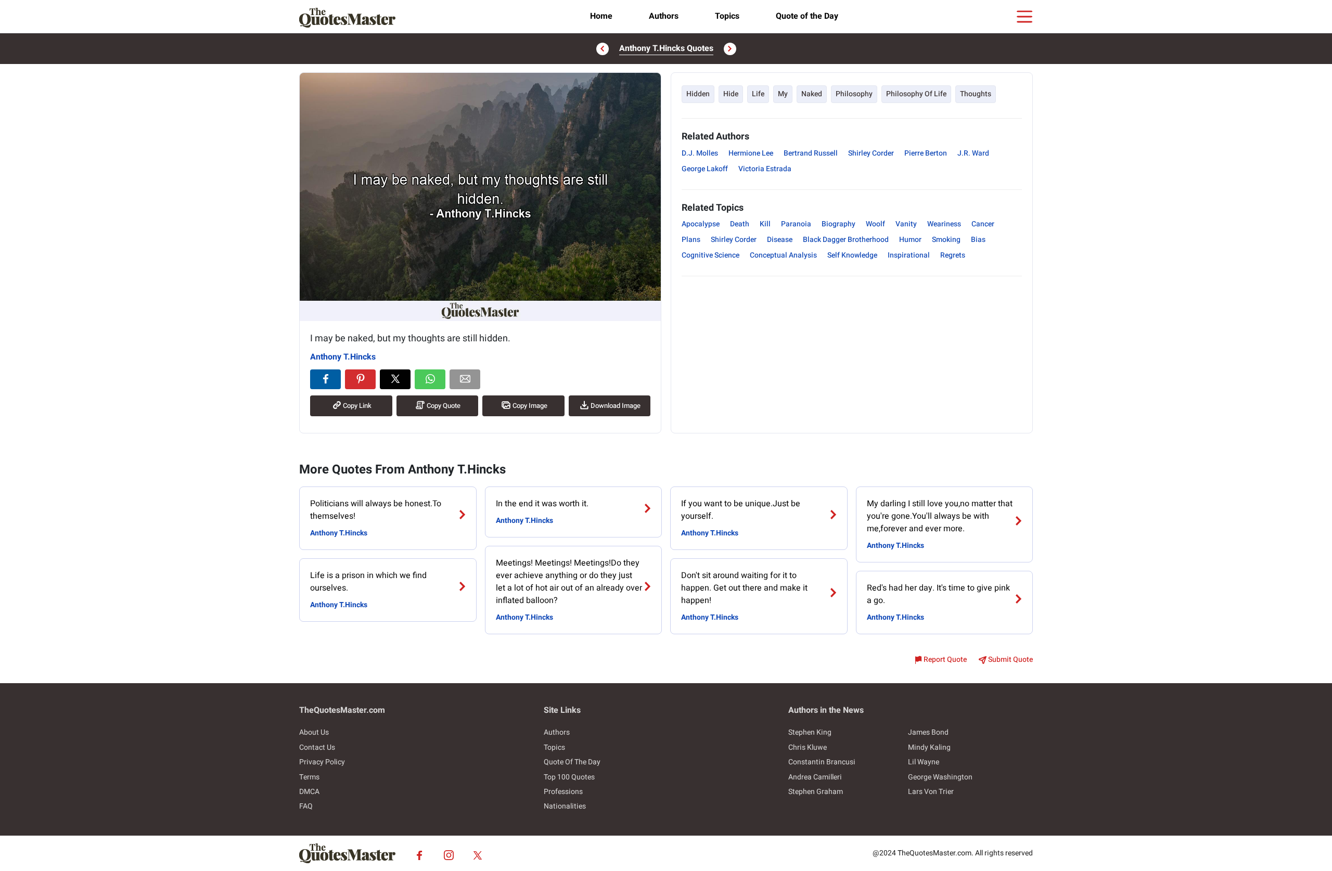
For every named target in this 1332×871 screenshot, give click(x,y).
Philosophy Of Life (916, 93)
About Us (314, 732)
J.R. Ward (973, 153)
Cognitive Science (710, 255)
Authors (663, 16)
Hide (730, 93)
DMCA (309, 791)
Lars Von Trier (931, 791)
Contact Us (317, 747)
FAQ (306, 806)
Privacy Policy (322, 762)
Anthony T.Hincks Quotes (666, 48)
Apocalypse (701, 224)
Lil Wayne (923, 762)
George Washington (940, 777)
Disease (779, 239)
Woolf (875, 224)
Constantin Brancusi (821, 762)
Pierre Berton (925, 153)
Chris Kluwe (807, 747)
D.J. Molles (700, 153)
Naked (811, 93)
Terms (309, 777)
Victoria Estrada (764, 168)
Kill (765, 224)
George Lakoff (705, 168)
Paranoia (796, 224)
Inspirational (909, 255)
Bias (978, 239)
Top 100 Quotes (569, 777)
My (783, 93)
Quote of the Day (807, 16)
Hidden (698, 93)
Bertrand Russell (811, 153)
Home (601, 16)
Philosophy (854, 93)
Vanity (906, 224)
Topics (727, 16)
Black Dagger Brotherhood (846, 239)
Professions (563, 791)
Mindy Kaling (929, 747)
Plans (691, 239)
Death (739, 224)
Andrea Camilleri (815, 777)
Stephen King (809, 732)
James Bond (928, 732)
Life (758, 93)
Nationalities (565, 806)
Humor (910, 239)
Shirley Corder (871, 153)
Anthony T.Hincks (343, 357)
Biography (838, 224)
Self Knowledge (852, 255)
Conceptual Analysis (783, 255)
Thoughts (975, 93)
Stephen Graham (815, 791)
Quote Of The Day (572, 762)
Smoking (946, 239)
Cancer (982, 224)
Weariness (944, 224)
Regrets (952, 255)
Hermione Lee (750, 153)
